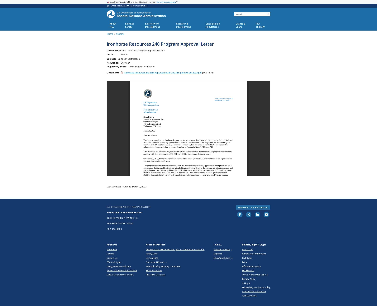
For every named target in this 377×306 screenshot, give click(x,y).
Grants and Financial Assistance (122, 270)
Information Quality (251, 266)
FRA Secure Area (154, 270)
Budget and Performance (254, 253)
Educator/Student (222, 257)
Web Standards (249, 295)
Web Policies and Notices (254, 291)
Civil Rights (247, 257)
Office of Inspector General (255, 274)
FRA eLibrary (260, 25)
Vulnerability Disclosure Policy (256, 287)
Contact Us (112, 257)
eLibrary (120, 33)
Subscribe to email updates (253, 207)
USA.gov (246, 283)
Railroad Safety (129, 25)
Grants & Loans (240, 25)
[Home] (136, 15)
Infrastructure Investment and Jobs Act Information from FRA (175, 249)
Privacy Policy (248, 279)
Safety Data (151, 253)
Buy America (152, 257)
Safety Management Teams (120, 274)
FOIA (244, 262)
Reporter (218, 253)
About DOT (247, 249)
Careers (110, 253)
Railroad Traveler (222, 249)
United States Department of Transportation (129, 6)
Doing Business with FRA (119, 266)
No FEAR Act (248, 270)
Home (110, 33)
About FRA (113, 25)
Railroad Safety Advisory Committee (163, 266)
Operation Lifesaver (155, 262)
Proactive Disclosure (156, 274)
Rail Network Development (152, 25)
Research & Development (183, 25)
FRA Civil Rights (114, 262)
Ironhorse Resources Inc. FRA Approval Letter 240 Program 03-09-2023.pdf (163, 72)
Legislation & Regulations (213, 25)
